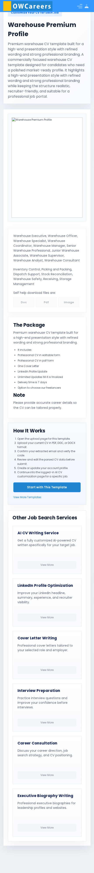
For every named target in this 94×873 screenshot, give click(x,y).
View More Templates (27, 497)
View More (47, 565)
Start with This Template (47, 487)
